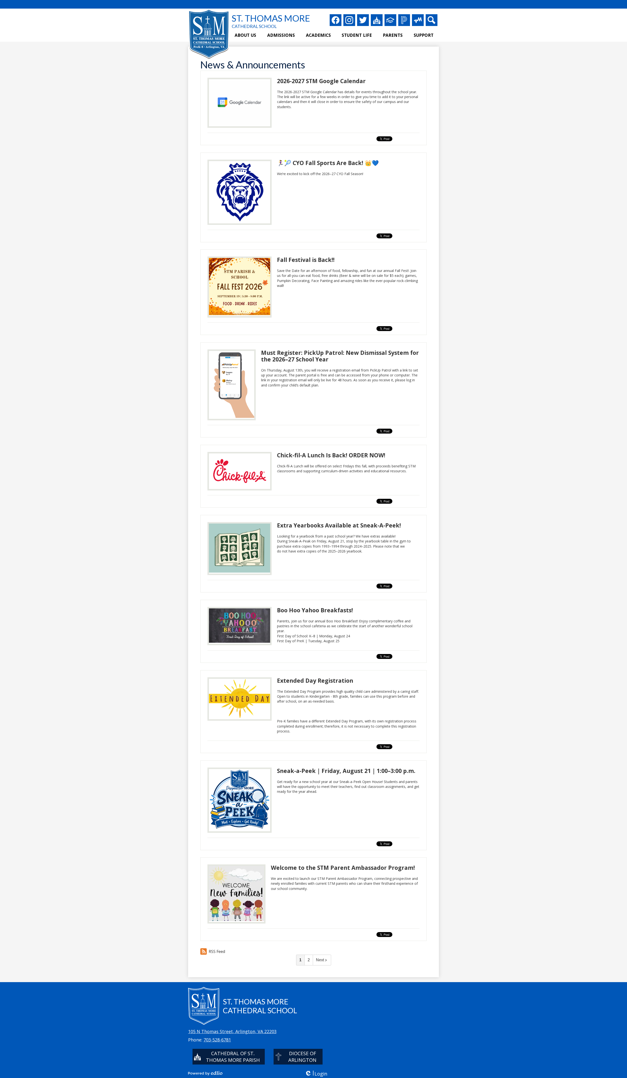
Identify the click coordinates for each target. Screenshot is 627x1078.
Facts (390, 20)
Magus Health (418, 20)
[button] (245, 35)
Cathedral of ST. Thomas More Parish (233, 1056)
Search (431, 20)
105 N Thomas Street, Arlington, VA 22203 (232, 1031)
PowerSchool (404, 20)
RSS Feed (217, 951)
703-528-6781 (217, 1040)
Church (377, 20)
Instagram (349, 20)
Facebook (335, 20)
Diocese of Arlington (302, 1056)
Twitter (363, 20)
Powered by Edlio (205, 1073)
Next (320, 960)
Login (316, 1074)
